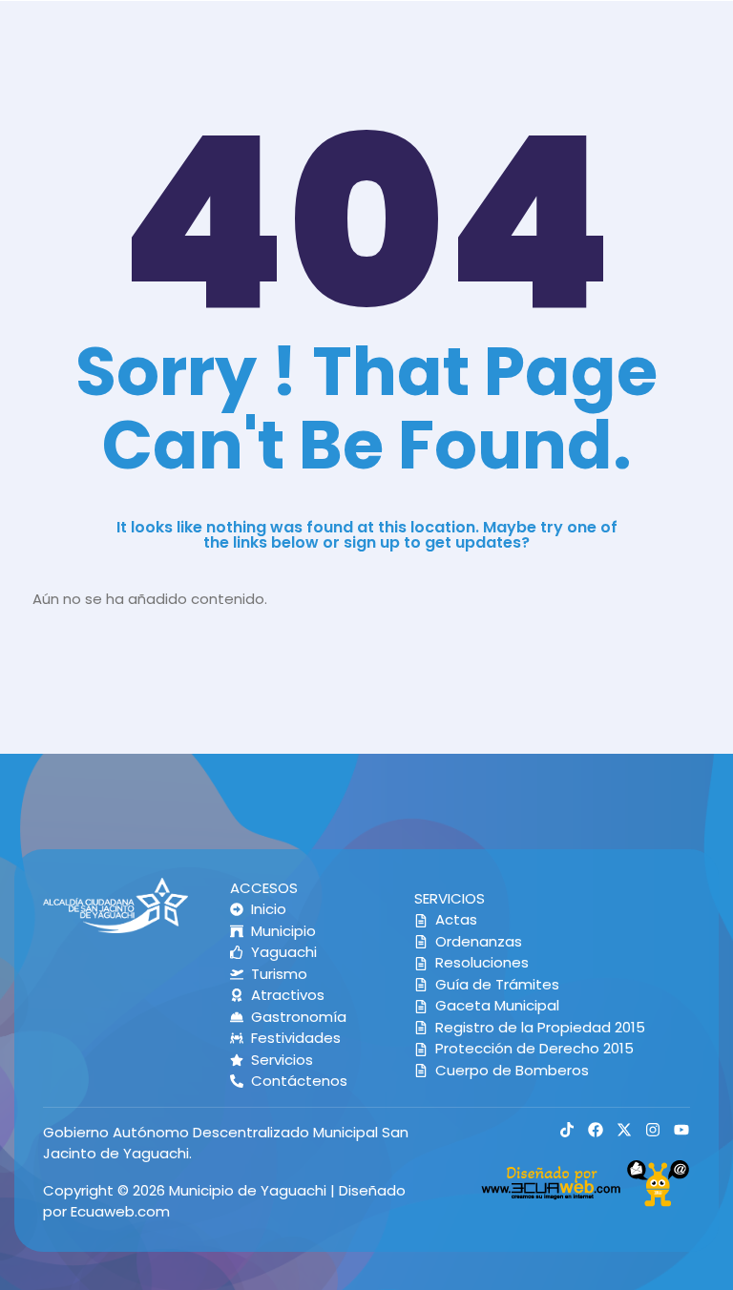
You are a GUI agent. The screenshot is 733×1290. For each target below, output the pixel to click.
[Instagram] (652, 1129)
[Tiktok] (567, 1129)
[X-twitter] (624, 1129)
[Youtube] (681, 1129)
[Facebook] (595, 1129)
